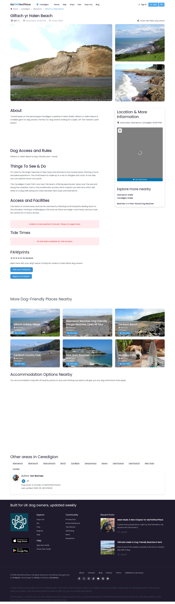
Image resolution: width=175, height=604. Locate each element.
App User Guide (43, 545)
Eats (79, 4)
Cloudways (53, 577)
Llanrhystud (118, 463)
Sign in (144, 4)
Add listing (70, 531)
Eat (38, 523)
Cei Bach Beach (128, 324)
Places (56, 4)
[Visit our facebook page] (79, 579)
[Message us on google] (103, 579)
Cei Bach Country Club (27, 355)
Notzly (36, 577)
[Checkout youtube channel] (98, 579)
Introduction (71, 519)
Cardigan (75, 463)
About (16, 110)
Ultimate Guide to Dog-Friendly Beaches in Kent (139, 542)
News (68, 534)
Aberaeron (18, 463)
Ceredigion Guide (125, 198)
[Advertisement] (54, 135)
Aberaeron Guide (125, 194)
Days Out (88, 4)
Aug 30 (124, 532)
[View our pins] (108, 579)
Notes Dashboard (73, 523)
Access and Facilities (29, 200)
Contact (91, 573)
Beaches (121, 203)
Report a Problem (21, 276)
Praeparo (16, 577)
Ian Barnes (36, 475)
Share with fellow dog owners (152, 21)
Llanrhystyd (134, 463)
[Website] (28, 481)
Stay (38, 527)
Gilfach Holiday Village (27, 324)
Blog (97, 4)
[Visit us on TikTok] (93, 579)
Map (64, 4)
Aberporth (33, 463)
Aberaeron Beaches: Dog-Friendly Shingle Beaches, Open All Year (86, 322)
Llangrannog (90, 463)
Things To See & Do (28, 166)
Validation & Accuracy (134, 573)
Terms (118, 573)
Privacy (109, 573)
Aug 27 (124, 554)
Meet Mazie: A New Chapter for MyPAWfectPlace (140, 519)
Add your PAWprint (21, 269)
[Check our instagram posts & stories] (89, 579)
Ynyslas (16, 469)
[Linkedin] (23, 481)
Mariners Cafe (127, 355)
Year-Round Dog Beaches (142, 203)
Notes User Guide (44, 549)
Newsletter (70, 538)
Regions (40, 531)
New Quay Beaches (77, 355)
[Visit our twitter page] (84, 579)
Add (155, 4)
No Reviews (28, 258)
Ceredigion (44, 4)
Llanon (104, 463)
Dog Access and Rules (31, 150)
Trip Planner (70, 527)
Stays (72, 4)
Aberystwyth (49, 463)
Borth (63, 463)
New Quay (149, 463)
